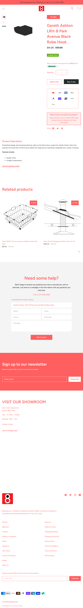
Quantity (50, 72)
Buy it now (71, 82)
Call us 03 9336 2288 (41, 295)
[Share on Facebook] (53, 128)
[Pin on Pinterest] (62, 128)
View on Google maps (10, 431)
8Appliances (13, 602)
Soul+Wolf (19, 606)
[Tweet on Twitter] (58, 128)
